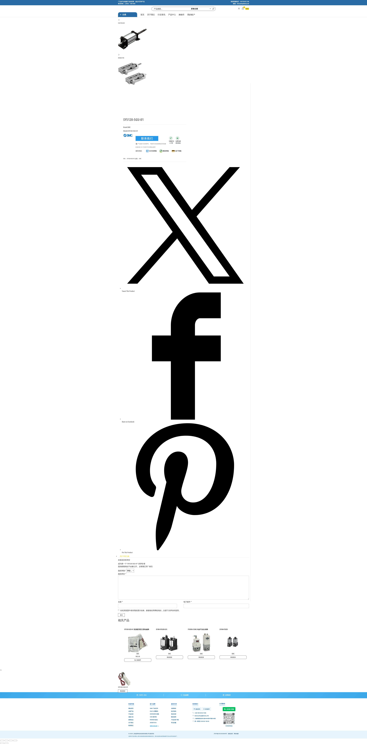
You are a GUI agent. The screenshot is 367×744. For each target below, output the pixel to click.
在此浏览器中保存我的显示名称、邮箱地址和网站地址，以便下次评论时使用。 (150, 610)
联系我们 (130, 725)
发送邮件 (207, 709)
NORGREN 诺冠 (154, 714)
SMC (140, 159)
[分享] (11, 740)
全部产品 (130, 711)
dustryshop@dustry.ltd (202, 715)
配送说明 (173, 717)
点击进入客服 (230, 709)
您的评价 (122, 574)
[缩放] (2, 740)
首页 (142, 14)
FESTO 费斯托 (154, 711)
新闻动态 (130, 719)
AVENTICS (153, 722)
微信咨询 (198, 709)
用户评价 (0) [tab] (124, 556)
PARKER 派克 (154, 719)
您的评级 (122, 570)
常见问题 (173, 722)
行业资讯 (161, 14)
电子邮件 (188, 602)
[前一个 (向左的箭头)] (2, 743)
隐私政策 (230, 733)
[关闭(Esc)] (15, 740)
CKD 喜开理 (153, 717)
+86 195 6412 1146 (200, 713)
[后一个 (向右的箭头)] (6, 743)
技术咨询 (173, 711)
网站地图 (236, 733)
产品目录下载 (175, 719)
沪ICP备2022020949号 (220, 733)
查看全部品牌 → (154, 726)
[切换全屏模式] (6, 740)
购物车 (181, 14)
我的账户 (191, 14)
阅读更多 (169, 657)
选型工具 (130, 717)
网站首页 (130, 708)
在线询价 (173, 708)
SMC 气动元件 (154, 708)
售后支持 (173, 714)
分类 (124, 14)
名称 (120, 602)
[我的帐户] (239, 8)
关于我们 (151, 14)
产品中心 (172, 14)
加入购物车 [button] (137, 660)
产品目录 (130, 714)
